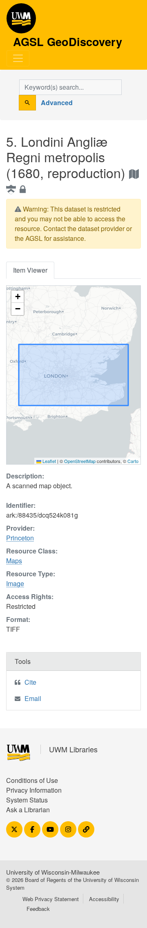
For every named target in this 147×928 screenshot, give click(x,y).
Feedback (38, 909)
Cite (30, 682)
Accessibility (104, 899)
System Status (27, 800)
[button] (17, 297)
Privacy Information (34, 790)
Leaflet (48, 461)
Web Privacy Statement (50, 899)
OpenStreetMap (80, 461)
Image (15, 583)
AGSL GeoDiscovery (21, 21)
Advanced (57, 102)
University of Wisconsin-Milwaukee (53, 872)
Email (32, 698)
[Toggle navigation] (18, 58)
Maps (14, 560)
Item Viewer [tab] (30, 270)
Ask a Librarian (28, 809)
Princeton (20, 537)
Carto (132, 461)
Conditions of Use (32, 780)
